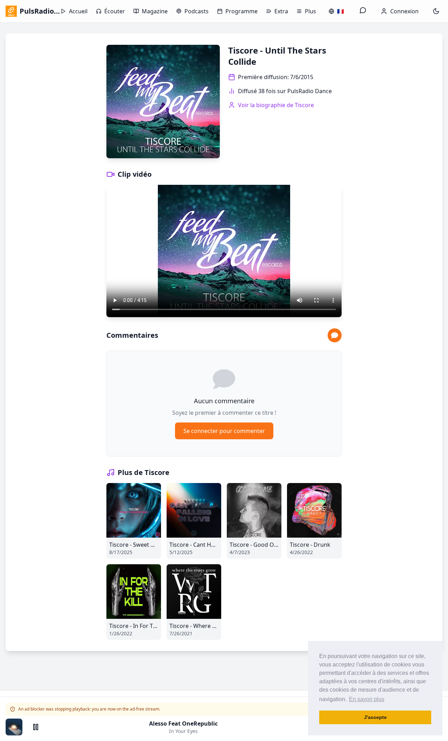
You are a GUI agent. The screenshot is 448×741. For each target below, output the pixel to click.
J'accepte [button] (375, 717)
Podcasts (196, 11)
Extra (281, 11)
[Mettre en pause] (35, 727)
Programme (241, 11)
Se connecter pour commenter (224, 431)
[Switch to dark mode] (436, 11)
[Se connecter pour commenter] (335, 335)
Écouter (114, 11)
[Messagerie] (363, 11)
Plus (310, 11)
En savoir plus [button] (366, 699)
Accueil (78, 11)
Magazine (155, 11)
